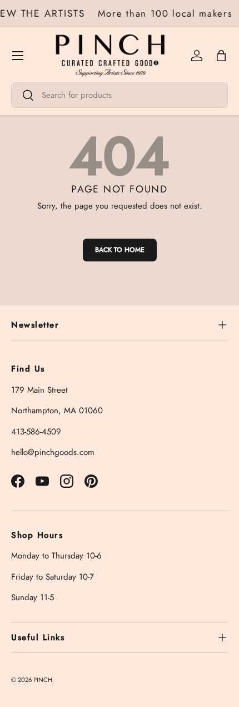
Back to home (120, 250)
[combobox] (119, 95)
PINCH (42, 679)
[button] (221, 55)
